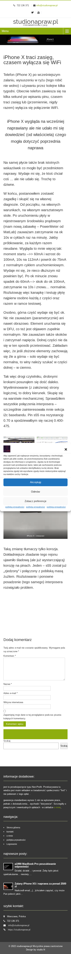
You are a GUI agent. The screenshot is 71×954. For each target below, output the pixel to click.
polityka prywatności (14, 507)
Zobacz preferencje (35, 501)
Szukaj (6, 741)
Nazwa (7, 684)
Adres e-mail (10, 693)
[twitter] (32, 12)
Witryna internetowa (13, 702)
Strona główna (13, 827)
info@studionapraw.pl (47, 5)
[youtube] (38, 12)
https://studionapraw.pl (19, 929)
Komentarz (9, 656)
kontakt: (10, 832)
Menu (5, 31)
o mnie (57, 807)
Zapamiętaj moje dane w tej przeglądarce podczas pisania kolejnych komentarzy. (32, 717)
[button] (66, 449)
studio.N (41, 949)
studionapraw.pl (25, 946)
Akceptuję (35, 482)
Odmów (35, 491)
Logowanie (12, 844)
